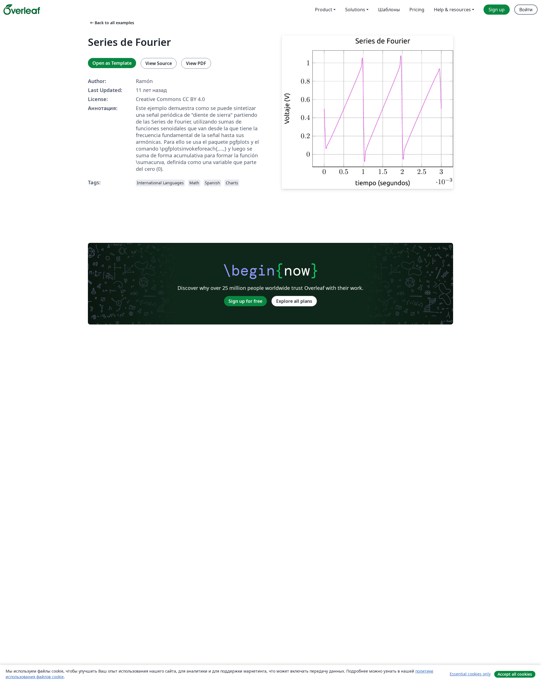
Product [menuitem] (323, 9)
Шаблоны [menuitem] (389, 9)
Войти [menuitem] (526, 9)
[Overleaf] (21, 9)
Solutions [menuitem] (355, 9)
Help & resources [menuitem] (452, 9)
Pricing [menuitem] (416, 9)
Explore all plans (294, 301)
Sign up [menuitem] (497, 9)
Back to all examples (111, 22)
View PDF (196, 63)
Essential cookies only (470, 674)
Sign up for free (245, 301)
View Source (158, 63)
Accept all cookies (515, 674)
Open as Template (112, 63)
